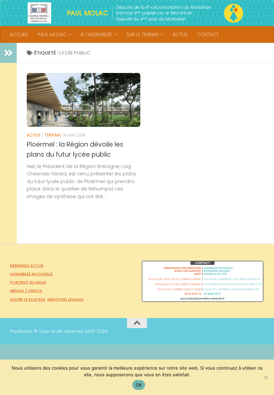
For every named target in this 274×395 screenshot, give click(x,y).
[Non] (265, 377)
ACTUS (180, 34)
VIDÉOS (35, 290)
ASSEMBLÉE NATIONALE (31, 273)
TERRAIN (52, 135)
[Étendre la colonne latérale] (8, 53)
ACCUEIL (19, 34)
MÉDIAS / (19, 290)
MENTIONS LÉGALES (65, 299)
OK (139, 385)
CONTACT (208, 34)
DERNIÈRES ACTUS (26, 265)
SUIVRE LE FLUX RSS (27, 299)
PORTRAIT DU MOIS (28, 282)
